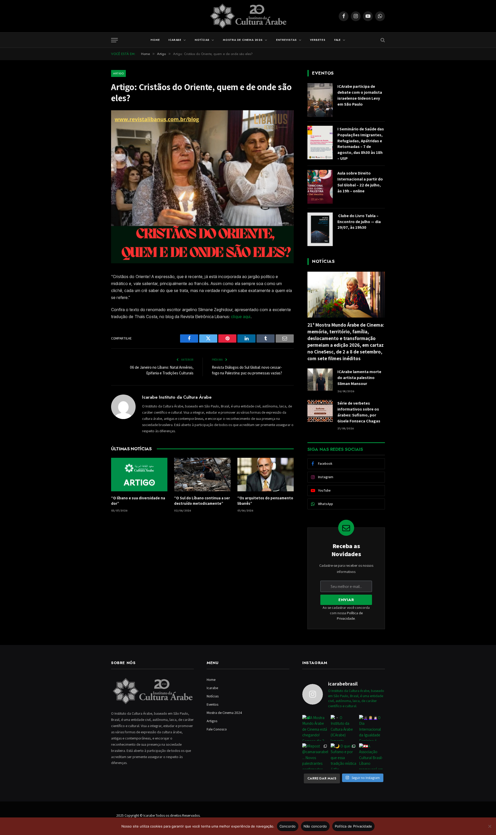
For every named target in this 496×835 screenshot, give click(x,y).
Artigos (212, 721)
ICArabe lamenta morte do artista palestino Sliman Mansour (359, 377)
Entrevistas (286, 40)
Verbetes (317, 40)
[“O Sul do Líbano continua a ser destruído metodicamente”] (202, 474)
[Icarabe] (248, 16)
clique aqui (240, 316)
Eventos (212, 704)
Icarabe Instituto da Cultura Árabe (177, 397)
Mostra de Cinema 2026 (243, 40)
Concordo (288, 826)
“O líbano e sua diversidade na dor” (138, 500)
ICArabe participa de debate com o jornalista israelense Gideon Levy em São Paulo (359, 95)
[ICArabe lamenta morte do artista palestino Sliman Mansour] (320, 379)
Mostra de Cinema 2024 (224, 712)
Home (155, 40)
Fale (337, 40)
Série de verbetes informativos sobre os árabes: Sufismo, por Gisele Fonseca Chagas (358, 412)
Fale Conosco (217, 729)
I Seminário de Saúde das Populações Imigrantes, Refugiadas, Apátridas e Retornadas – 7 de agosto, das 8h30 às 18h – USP (360, 143)
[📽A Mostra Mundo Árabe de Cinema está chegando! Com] (315, 728)
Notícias (202, 40)
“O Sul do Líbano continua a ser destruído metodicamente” (202, 500)
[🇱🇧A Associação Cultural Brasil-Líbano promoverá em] (372, 756)
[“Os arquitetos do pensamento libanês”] (265, 474)
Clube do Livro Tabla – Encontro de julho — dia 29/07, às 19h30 (359, 221)
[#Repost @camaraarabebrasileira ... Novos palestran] (315, 756)
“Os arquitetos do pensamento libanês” (265, 500)
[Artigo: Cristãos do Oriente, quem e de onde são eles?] (202, 262)
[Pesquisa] (382, 40)
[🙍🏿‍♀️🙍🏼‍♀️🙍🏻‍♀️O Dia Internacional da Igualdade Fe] (372, 728)
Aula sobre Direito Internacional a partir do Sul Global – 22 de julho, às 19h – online (360, 182)
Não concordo (315, 826)
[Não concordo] (489, 826)
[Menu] (114, 40)
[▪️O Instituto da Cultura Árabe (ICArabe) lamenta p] (344, 728)
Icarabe (174, 40)
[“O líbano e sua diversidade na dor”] (139, 474)
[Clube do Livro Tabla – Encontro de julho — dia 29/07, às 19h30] (320, 229)
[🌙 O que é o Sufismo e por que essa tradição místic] (344, 756)
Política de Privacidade (353, 826)
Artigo (118, 73)
